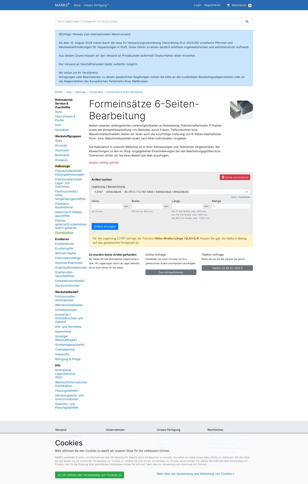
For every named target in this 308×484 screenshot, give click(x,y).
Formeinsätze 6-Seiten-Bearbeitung (125, 92)
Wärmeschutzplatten (69, 305)
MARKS (62, 4)
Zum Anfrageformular (170, 272)
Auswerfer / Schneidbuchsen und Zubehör (69, 318)
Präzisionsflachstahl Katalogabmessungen (69, 172)
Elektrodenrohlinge (68, 258)
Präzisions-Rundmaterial (64, 205)
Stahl (58, 140)
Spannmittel (63, 331)
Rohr (58, 125)
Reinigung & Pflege (67, 359)
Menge (216, 201)
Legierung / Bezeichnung (108, 186)
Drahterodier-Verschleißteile (65, 274)
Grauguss (61, 160)
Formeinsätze (96, 92)
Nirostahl (61, 145)
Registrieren (212, 5)
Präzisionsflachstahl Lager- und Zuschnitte (68, 183)
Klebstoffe (62, 354)
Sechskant (62, 130)
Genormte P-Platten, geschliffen (68, 214)
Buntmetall (62, 155)
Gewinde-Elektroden (69, 263)
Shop (77, 5)
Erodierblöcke (64, 243)
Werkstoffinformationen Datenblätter (71, 384)
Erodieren (62, 239)
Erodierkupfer (64, 248)
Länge (176, 201)
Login (197, 5)
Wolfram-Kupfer (65, 253)
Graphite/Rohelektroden (71, 267)
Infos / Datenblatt (240, 197)
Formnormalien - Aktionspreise (66, 298)
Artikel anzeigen (105, 226)
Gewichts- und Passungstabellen (66, 405)
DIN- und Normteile (68, 326)
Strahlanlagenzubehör (69, 344)
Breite (136, 201)
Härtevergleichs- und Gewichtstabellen (69, 397)
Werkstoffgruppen (68, 136)
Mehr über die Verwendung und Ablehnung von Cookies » (195, 473)
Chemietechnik (65, 349)
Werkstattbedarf (66, 292)
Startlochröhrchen (67, 285)
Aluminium (62, 150)
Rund (58, 112)
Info (57, 365)
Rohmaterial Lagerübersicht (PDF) (65, 373)
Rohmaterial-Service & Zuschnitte (64, 103)
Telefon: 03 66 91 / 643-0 (227, 268)
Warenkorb (239, 5)
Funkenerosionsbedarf (70, 280)
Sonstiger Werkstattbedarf (66, 338)
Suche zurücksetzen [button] (235, 177)
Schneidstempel (65, 310)
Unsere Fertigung (95, 5)
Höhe (95, 201)
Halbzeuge (80, 92)
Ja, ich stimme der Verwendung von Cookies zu (89, 475)
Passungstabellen (66, 390)
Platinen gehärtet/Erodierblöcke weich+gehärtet (71, 224)
